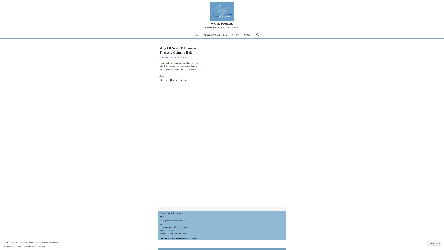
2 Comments (163, 57)
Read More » (191, 69)
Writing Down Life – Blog (215, 34)
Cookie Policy (41, 246)
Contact (247, 34)
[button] (238, 34)
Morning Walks (182, 57)
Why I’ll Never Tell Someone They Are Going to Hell (179, 50)
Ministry (173, 57)
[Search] (257, 34)
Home (195, 34)
